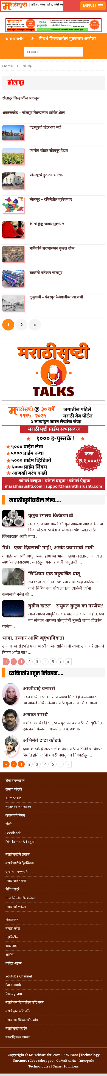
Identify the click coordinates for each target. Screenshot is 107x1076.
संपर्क (8, 824)
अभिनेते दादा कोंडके (42, 740)
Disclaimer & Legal (20, 842)
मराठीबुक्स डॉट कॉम (17, 1011)
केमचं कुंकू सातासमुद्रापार (47, 224)
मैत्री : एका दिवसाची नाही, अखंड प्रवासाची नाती (48, 547)
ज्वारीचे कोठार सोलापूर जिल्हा (49, 150)
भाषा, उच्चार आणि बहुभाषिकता (33, 637)
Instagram (13, 993)
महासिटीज (11, 937)
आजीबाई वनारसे (39, 688)
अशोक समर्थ (35, 714)
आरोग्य (9, 954)
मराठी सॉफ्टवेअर (15, 907)
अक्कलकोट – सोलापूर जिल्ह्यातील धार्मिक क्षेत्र (33, 112)
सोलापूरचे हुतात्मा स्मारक (46, 175)
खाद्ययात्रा (11, 946)
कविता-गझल (13, 963)
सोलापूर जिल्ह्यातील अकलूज (21, 98)
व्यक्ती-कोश (12, 928)
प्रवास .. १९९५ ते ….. (19, 872)
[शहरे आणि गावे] (53, 12)
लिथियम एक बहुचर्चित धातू (54, 573)
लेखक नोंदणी (13, 789)
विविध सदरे (12, 889)
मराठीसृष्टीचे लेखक (17, 854)
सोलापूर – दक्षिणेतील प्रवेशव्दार (51, 199)
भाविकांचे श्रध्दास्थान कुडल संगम (52, 248)
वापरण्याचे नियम (15, 815)
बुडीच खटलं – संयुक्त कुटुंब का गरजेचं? (65, 605)
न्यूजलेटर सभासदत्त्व (18, 807)
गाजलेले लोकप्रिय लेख (20, 898)
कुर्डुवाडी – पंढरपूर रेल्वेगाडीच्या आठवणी (56, 297)
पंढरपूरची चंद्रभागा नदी (45, 127)
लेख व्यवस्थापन (14, 780)
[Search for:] (53, 51)
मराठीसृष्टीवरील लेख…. (35, 500)
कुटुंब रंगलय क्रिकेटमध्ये (50, 515)
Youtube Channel (18, 976)
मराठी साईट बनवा (16, 881)
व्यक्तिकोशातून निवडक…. (36, 673)
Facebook (13, 985)
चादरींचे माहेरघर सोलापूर (46, 272)
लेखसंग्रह (11, 920)
